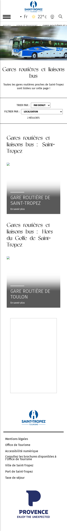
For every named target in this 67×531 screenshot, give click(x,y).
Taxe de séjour (15, 477)
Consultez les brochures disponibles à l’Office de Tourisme (30, 458)
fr (26, 16)
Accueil (7, 26)
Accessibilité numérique (21, 451)
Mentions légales (16, 439)
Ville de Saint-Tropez (19, 465)
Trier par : (23, 105)
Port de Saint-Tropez (19, 471)
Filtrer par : (11, 111)
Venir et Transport (26, 26)
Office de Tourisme (17, 445)
